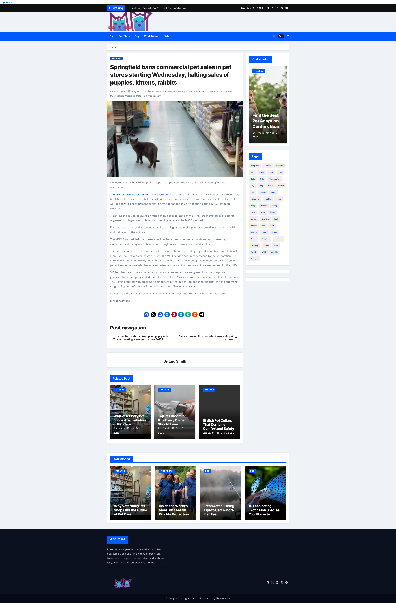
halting (181, 91)
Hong (253, 205)
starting (131, 95)
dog (261, 185)
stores (141, 95)
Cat (111, 36)
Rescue (254, 232)
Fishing (263, 192)
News (272, 212)
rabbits (220, 91)
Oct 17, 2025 (227, 432)
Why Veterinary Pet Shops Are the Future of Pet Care (129, 420)
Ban (252, 172)
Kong (274, 205)
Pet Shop (124, 36)
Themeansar (223, 598)
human (264, 205)
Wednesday (154, 95)
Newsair (207, 598)
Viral (276, 245)
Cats (253, 179)
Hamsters (255, 199)
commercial (168, 91)
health (268, 199)
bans (156, 91)
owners (265, 219)
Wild (264, 252)
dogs (270, 185)
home (278, 199)
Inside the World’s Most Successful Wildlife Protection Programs (174, 512)
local (253, 212)
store (274, 232)
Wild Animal (151, 36)
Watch (253, 252)
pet (200, 91)
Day (252, 185)
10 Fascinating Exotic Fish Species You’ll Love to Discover (264, 512)
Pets (272, 225)
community (274, 179)
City (262, 179)
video (266, 245)
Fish (166, 36)
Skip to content (8, 2)
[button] (287, 36)
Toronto (278, 239)
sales (229, 91)
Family (281, 185)
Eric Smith (120, 91)
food (273, 192)
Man (263, 212)
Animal (267, 165)
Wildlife (274, 252)
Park (276, 219)
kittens (191, 91)
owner (253, 219)
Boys (261, 172)
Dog (137, 36)
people (254, 225)
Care (271, 172)
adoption (255, 165)
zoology (254, 259)
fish (252, 192)
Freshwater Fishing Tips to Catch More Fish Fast (219, 510)
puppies (208, 91)
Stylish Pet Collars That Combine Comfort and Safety (218, 424)
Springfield (118, 95)
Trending (254, 245)
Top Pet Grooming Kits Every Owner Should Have (172, 420)
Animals (279, 165)
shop (265, 232)
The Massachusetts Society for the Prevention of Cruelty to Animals (152, 194)
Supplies (265, 239)
